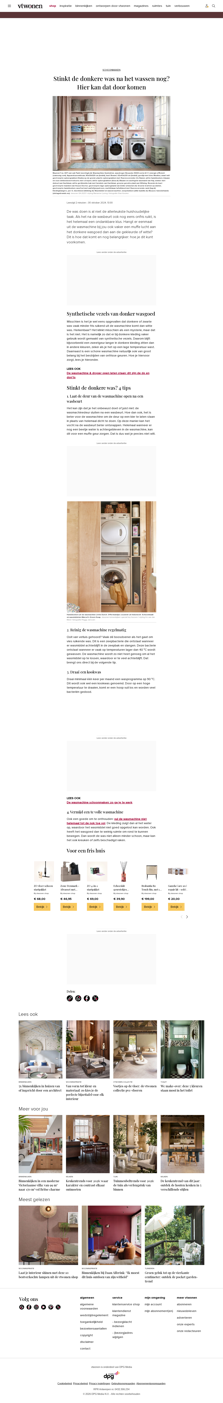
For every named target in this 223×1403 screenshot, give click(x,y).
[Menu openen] (9, 6)
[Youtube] (43, 1307)
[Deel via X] (95, 998)
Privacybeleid (80, 1383)
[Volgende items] (187, 917)
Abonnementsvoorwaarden (151, 1383)
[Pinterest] (50, 1307)
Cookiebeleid (64, 1383)
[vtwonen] (30, 5)
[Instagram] (36, 1307)
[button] (99, 1383)
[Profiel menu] (207, 6)
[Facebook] (29, 1307)
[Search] (213, 6)
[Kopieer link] (70, 998)
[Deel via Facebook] (87, 998)
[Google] (21, 1307)
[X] (58, 1307)
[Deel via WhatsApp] (78, 998)
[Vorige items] (181, 917)
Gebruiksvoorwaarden (123, 1383)
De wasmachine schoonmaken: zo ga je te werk (99, 802)
